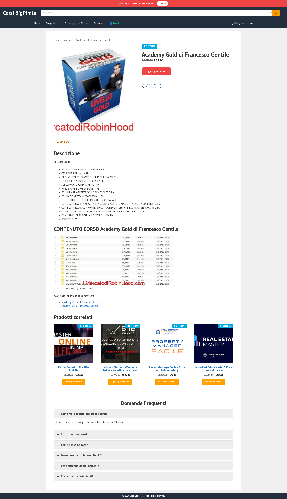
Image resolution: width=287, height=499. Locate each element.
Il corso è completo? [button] (74, 434)
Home (37, 23)
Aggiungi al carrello (156, 71)
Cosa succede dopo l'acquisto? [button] (81, 466)
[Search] (276, 13)
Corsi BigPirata (19, 12)
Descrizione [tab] (63, 141)
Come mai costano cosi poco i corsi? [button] (84, 414)
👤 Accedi (114, 23)
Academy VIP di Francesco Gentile (79, 306)
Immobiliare (68, 39)
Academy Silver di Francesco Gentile (81, 302)
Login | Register (237, 23)
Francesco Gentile (153, 87)
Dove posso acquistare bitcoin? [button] (81, 455)
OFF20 (162, 3)
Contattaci (99, 23)
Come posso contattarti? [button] (77, 476)
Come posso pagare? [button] (74, 445)
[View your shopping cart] (251, 23)
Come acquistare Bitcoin (76, 23)
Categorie (50, 23)
